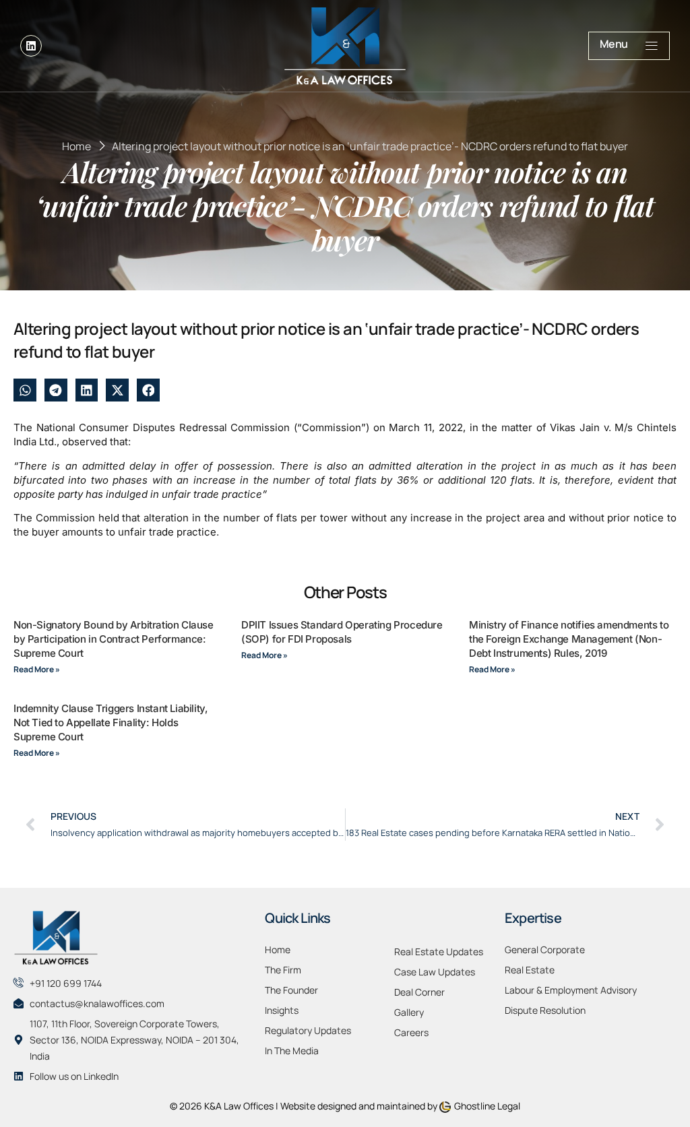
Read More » (36, 669)
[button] (24, 390)
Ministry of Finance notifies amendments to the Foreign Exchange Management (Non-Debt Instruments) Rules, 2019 (568, 638)
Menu (614, 43)
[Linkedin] (31, 46)
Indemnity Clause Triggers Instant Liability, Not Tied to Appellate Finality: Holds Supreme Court (110, 722)
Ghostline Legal (487, 1105)
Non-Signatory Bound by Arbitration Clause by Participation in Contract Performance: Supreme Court (113, 638)
